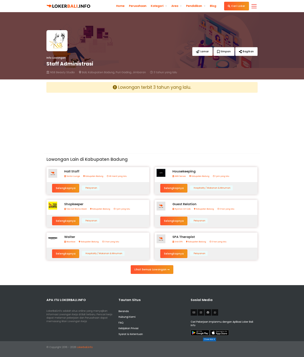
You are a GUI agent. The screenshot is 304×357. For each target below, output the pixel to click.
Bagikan (248, 51)
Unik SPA (178, 242)
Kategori (157, 6)
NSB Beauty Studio (62, 72)
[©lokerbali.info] (201, 312)
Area (174, 6)
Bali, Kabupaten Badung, (98, 72)
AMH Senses (180, 176)
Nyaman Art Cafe (182, 209)
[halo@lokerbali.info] (194, 312)
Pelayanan (91, 188)
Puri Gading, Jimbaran (131, 72)
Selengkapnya (65, 188)
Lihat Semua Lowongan (150, 269)
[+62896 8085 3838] (215, 312)
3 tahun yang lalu (165, 72)
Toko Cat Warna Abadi (76, 209)
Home (120, 6)
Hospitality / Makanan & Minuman (212, 188)
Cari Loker (237, 6)
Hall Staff (71, 171)
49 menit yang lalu (118, 176)
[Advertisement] (97, 120)
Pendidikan (194, 6)
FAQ (121, 322)
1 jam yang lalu (222, 176)
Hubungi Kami (127, 317)
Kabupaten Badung (94, 176)
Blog (213, 6)
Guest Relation (184, 204)
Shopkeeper (73, 204)
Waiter (69, 237)
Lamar (204, 51)
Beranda (124, 311)
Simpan (225, 51)
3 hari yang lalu (226, 209)
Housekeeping (184, 171)
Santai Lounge (73, 176)
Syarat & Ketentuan (131, 334)
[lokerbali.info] (208, 312)
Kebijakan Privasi (128, 328)
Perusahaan (137, 6)
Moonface (70, 242)
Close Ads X (209, 339)
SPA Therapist (183, 237)
